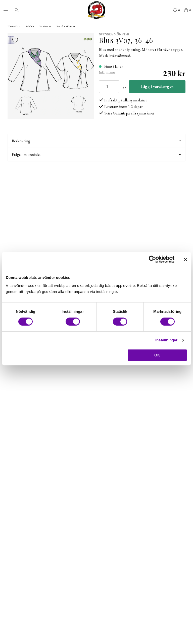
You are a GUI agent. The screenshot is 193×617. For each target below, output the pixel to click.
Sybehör (30, 26)
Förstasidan (14, 26)
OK (157, 355)
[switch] (73, 322)
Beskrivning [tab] (21, 141)
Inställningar (166, 340)
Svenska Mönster (66, 26)
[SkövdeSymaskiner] (96, 10)
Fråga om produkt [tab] (26, 154)
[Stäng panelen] (185, 259)
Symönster (45, 26)
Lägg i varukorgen (157, 86)
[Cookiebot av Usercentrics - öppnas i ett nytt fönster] (152, 259)
